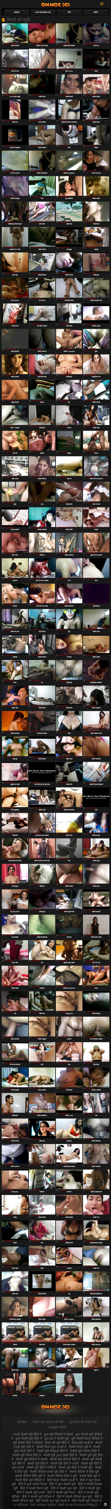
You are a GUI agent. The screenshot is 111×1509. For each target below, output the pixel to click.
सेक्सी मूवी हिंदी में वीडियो (41, 1467)
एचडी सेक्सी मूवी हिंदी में (27, 1434)
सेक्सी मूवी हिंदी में (37, 1463)
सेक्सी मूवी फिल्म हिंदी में (27, 1455)
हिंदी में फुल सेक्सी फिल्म (32, 1484)
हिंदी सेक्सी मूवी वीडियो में (87, 1501)
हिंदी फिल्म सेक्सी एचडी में (62, 1480)
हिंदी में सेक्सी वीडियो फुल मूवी (74, 1496)
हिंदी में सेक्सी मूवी (89, 1488)
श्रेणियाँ (96, 12)
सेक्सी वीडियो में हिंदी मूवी (84, 1472)
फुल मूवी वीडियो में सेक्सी (58, 1434)
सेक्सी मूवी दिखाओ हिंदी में (52, 1451)
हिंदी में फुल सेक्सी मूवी (62, 1484)
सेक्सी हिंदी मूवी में (89, 1476)
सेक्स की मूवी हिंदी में (57, 1443)
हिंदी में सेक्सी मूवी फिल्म (61, 1492)
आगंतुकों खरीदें (57, 1427)
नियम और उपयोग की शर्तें (48, 1422)
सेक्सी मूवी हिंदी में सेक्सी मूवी (75, 1467)
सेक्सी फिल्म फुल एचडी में (51, 1447)
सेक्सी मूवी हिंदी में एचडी (64, 1463)
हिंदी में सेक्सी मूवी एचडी (31, 1492)
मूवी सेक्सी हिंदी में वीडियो (28, 1443)
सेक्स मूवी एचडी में (82, 1443)
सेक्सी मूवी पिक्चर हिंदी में (84, 1451)
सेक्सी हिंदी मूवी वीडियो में (30, 1480)
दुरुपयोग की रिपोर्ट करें (83, 1422)
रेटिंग (69, 12)
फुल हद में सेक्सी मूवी (56, 1438)
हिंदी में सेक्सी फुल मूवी (64, 1488)
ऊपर (105, 1504)
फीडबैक (22, 1422)
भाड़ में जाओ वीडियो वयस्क (43, 12)
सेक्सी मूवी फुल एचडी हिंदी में (60, 1455)
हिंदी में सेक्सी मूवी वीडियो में (38, 1496)
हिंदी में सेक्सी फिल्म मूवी (34, 1488)
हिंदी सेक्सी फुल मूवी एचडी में (52, 1501)
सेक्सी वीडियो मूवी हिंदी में (55, 4)
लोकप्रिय (16, 12)
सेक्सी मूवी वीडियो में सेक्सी (32, 1459)
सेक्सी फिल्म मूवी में (80, 1447)
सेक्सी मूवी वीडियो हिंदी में (65, 1459)
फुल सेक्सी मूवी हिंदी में (28, 1438)
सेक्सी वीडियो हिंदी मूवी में (30, 1476)
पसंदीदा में (102, 3)
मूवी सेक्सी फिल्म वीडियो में (86, 1438)
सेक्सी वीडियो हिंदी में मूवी (62, 1476)
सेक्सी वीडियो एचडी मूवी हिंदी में (48, 1472)
